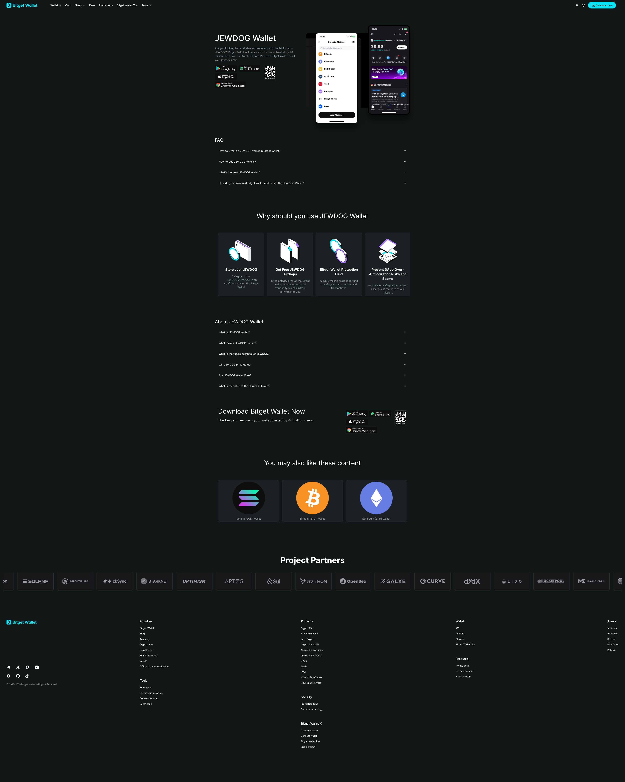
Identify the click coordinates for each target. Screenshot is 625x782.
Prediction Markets (311, 655)
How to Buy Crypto (311, 677)
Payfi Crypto (307, 639)
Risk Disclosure (463, 676)
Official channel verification (154, 666)
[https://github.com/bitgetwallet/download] (18, 676)
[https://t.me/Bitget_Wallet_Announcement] (8, 667)
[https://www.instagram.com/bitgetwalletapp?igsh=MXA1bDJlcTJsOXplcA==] (8, 676)
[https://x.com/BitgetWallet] (18, 667)
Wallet (460, 621)
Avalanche (612, 633)
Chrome (460, 639)
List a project (308, 747)
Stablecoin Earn (309, 633)
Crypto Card (307, 628)
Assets (612, 621)
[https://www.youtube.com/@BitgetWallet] (37, 667)
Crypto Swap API (310, 644)
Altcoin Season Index (312, 650)
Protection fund (309, 704)
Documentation (309, 730)
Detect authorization (151, 693)
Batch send (146, 704)
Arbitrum (612, 628)
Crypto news (146, 644)
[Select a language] (583, 5)
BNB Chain (612, 644)
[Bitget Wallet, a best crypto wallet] (22, 5)
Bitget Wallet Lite (465, 644)
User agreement (464, 671)
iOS (457, 628)
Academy (144, 639)
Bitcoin (611, 639)
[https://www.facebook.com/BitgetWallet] (27, 667)
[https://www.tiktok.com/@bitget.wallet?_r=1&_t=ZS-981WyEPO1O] (27, 676)
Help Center (146, 650)
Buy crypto (146, 687)
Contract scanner (149, 698)
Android (460, 633)
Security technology (312, 709)
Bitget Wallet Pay (310, 741)
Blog (142, 633)
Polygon (611, 650)
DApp (304, 661)
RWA (303, 672)
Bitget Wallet (147, 628)
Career (143, 661)
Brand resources (148, 655)
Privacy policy (463, 665)
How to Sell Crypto (311, 683)
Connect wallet (309, 736)
